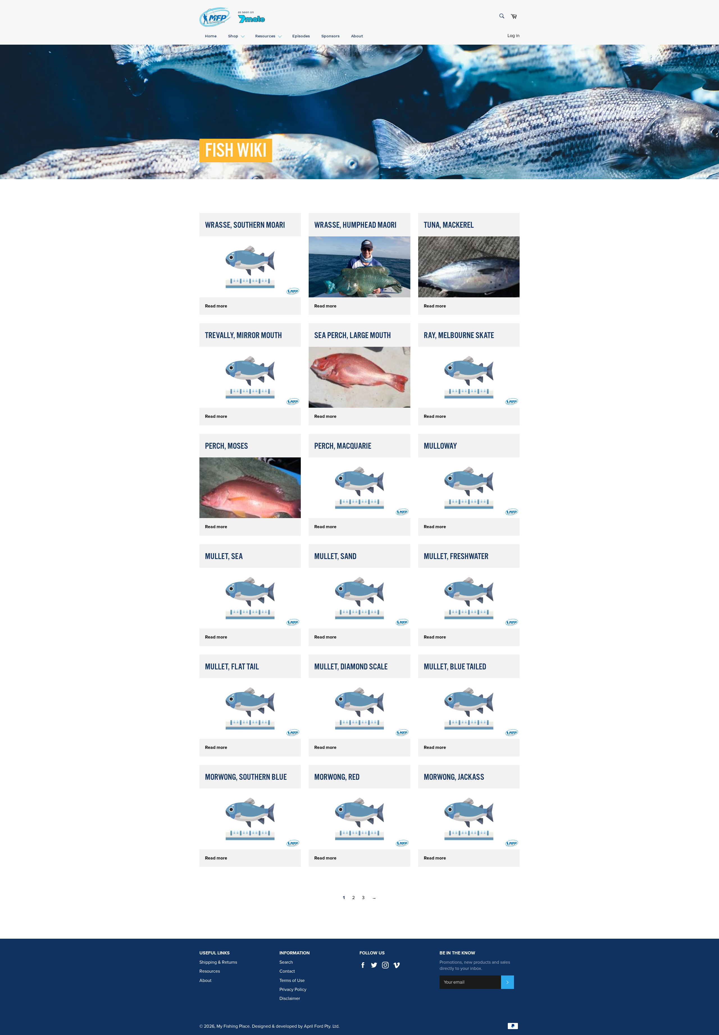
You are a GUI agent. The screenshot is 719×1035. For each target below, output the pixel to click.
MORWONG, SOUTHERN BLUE (246, 777)
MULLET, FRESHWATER (456, 556)
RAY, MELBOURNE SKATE (459, 335)
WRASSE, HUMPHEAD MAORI (355, 225)
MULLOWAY (440, 446)
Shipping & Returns (218, 962)
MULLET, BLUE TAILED (455, 667)
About (205, 980)
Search (286, 962)
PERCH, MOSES (226, 446)
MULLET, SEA (224, 556)
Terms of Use (292, 980)
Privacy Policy (292, 989)
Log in (514, 35)
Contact (287, 971)
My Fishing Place (233, 1026)
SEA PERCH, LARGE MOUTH (352, 335)
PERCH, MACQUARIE (342, 446)
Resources (209, 971)
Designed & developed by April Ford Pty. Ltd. (296, 1026)
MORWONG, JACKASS (454, 777)
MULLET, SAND (335, 556)
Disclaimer (289, 998)
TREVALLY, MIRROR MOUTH (243, 335)
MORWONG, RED (337, 777)
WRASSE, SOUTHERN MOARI (245, 225)
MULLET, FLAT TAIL (232, 667)
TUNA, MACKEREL (449, 225)
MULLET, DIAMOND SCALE (351, 667)
